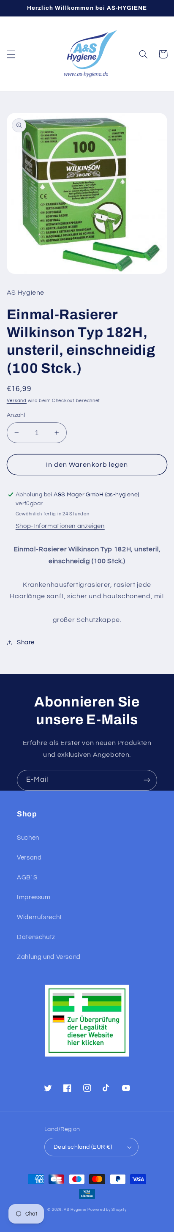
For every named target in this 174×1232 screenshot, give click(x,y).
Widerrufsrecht (39, 917)
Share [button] (26, 642)
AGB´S (27, 877)
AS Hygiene (75, 1210)
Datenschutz (36, 937)
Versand (17, 400)
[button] (11, 54)
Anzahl (16, 415)
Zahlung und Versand (49, 957)
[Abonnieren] (147, 780)
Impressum (34, 897)
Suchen (28, 838)
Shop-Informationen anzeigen (60, 526)
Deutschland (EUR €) (83, 1147)
